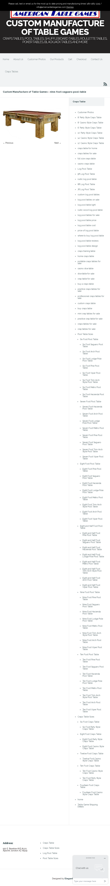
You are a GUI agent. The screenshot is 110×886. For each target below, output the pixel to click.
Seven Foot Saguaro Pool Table (91, 443)
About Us (18, 59)
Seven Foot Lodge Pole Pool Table (91, 422)
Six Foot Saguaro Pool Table (92, 345)
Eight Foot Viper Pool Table (92, 520)
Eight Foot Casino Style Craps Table (93, 747)
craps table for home (87, 148)
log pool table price (87, 220)
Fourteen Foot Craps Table (89, 786)
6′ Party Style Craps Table (89, 128)
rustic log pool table (87, 179)
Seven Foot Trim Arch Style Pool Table (92, 450)
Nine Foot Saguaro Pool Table (91, 605)
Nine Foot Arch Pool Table (91, 641)
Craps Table (48, 843)
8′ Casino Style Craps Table (90, 122)
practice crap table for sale (90, 319)
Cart (70, 59)
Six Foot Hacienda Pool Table (93, 395)
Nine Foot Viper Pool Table (92, 648)
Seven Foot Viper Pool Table (92, 457)
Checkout (81, 59)
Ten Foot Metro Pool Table (92, 689)
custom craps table (87, 303)
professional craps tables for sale (91, 297)
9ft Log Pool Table (86, 174)
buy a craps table (86, 284)
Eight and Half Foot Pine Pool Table (91, 534)
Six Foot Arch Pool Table (91, 352)
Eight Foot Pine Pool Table (91, 470)
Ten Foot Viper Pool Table (91, 710)
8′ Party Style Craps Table (89, 117)
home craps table (86, 256)
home (6, 59)
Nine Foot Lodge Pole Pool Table (92, 620)
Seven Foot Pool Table (90, 401)
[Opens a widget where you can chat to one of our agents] (90, 869)
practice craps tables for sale (89, 290)
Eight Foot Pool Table (90, 464)
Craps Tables (11, 71)
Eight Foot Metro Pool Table (92, 498)
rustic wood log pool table (90, 210)
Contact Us (96, 59)
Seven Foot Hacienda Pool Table (92, 408)
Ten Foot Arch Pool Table (91, 703)
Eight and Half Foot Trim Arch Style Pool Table (92, 571)
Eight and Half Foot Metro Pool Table (91, 563)
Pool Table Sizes (85, 334)
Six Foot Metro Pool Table (91, 388)
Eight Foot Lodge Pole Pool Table (92, 491)
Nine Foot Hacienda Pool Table (91, 613)
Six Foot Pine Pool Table (90, 367)
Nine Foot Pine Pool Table (91, 598)
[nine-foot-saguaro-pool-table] (32, 138)
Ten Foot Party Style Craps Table (91, 779)
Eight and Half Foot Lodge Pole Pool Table (93, 555)
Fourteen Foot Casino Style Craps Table (92, 793)
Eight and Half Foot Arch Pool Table (91, 579)
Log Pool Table (85, 169)
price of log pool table (88, 230)
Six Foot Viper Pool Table (91, 374)
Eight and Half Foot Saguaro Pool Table (91, 541)
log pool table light (87, 205)
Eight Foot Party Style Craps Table (92, 740)
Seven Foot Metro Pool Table (93, 429)
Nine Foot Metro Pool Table (92, 627)
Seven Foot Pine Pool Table (92, 436)
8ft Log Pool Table (86, 184)
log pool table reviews (88, 241)
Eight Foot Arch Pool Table (92, 513)
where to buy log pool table (91, 236)
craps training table (86, 251)
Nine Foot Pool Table (90, 592)
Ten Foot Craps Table (90, 766)
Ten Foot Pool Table (89, 654)
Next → (57, 143)
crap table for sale (86, 279)
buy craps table (85, 308)
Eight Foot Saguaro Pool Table (91, 477)
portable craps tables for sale (89, 262)
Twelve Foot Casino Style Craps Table (91, 760)
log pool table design (88, 246)
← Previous (8, 143)
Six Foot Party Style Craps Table (91, 728)
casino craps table (86, 164)
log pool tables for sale (88, 215)
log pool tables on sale (88, 200)
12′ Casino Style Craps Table (91, 143)
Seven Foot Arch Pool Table (92, 415)
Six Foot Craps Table (89, 722)
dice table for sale (86, 273)
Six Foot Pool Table (89, 339)
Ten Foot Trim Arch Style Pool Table (91, 696)
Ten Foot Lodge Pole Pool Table (92, 682)
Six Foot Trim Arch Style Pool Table (91, 381)
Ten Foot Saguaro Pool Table (93, 668)
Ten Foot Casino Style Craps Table (92, 772)
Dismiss (70, 7)
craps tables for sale (87, 153)
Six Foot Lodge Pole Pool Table (91, 360)
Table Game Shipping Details (88, 805)
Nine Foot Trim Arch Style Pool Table (91, 634)
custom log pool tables (89, 194)
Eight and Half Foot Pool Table (91, 527)
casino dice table (85, 268)
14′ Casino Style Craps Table (91, 138)
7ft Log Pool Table (86, 189)
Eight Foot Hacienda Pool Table (91, 484)
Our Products (57, 59)
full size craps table (87, 158)
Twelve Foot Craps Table (91, 753)
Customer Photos (37, 59)
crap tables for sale (86, 329)
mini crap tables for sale (89, 313)
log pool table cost (87, 225)
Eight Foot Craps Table (90, 734)
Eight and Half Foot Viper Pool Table (91, 586)
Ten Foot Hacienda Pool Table (91, 675)
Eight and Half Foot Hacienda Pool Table (92, 548)
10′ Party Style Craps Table (90, 133)
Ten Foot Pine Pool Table (91, 660)
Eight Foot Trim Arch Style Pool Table (92, 505)
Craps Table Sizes (86, 717)
